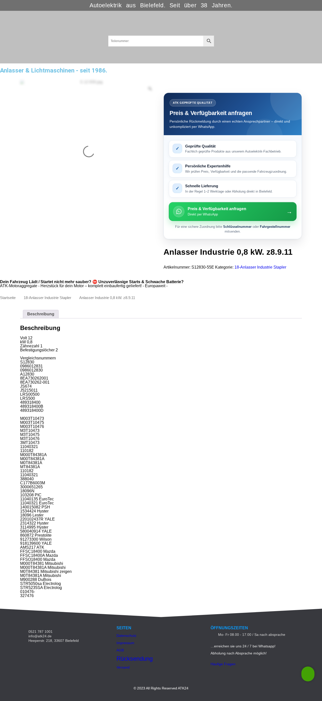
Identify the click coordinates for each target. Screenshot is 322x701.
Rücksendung (134, 658)
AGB (120, 650)
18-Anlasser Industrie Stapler (260, 267)
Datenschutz (126, 636)
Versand (123, 667)
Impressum (125, 643)
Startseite (8, 298)
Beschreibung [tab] (40, 314)
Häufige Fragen (223, 664)
